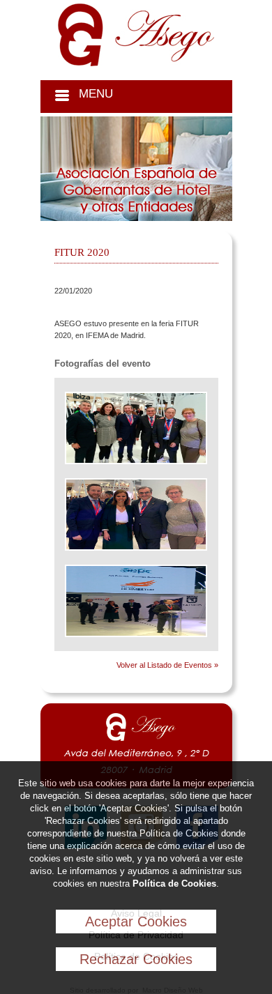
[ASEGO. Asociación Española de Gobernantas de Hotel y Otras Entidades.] (136, 63)
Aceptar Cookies (136, 921)
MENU (96, 93)
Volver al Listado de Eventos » (167, 665)
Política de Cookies (174, 883)
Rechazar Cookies (136, 959)
